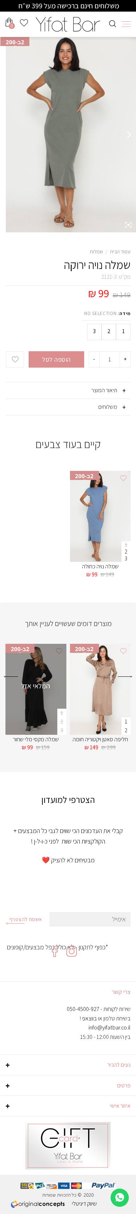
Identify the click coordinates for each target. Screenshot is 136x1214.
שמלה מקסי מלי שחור (36, 739)
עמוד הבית (120, 251)
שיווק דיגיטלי (84, 1203)
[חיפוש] (112, 22)
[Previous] (125, 682)
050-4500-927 (83, 1009)
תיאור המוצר (104, 390)
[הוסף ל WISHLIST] (15, 359)
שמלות (96, 251)
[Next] (11, 682)
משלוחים (107, 407)
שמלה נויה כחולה (100, 566)
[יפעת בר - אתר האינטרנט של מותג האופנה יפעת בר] (68, 24)
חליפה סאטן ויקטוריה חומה (100, 739)
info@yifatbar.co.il (109, 1027)
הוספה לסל (56, 359)
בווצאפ (89, 1018)
